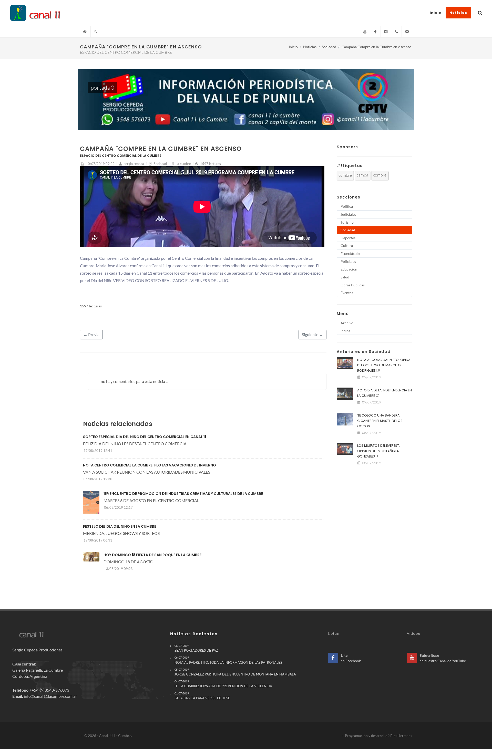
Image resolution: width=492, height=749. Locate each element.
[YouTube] (365, 31)
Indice (345, 331)
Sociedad (329, 47)
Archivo (347, 323)
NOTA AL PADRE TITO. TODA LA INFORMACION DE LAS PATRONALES (228, 660)
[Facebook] (375, 31)
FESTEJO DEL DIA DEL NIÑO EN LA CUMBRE (119, 526)
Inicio (293, 47)
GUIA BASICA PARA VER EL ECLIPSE (202, 696)
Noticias (309, 47)
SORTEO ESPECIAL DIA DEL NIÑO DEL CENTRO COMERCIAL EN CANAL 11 (144, 436)
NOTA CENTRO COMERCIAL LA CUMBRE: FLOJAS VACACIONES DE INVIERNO (149, 465)
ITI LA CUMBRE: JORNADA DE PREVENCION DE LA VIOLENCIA (223, 684)
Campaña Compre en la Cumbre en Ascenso (376, 47)
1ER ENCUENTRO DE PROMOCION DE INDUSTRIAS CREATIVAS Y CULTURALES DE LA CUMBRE (183, 493)
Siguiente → (312, 334)
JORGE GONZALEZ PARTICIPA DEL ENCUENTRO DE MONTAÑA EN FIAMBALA (235, 672)
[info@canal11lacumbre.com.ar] (407, 31)
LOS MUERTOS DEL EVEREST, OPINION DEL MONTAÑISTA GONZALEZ (378, 451)
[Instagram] (386, 31)
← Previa (91, 334)
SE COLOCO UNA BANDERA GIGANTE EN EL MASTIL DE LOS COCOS (380, 421)
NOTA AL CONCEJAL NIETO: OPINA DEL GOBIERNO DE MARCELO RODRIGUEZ (384, 365)
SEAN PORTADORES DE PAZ (196, 648)
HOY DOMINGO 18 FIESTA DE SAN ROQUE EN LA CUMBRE (152, 554)
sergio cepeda (133, 164)
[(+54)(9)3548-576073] (396, 31)
